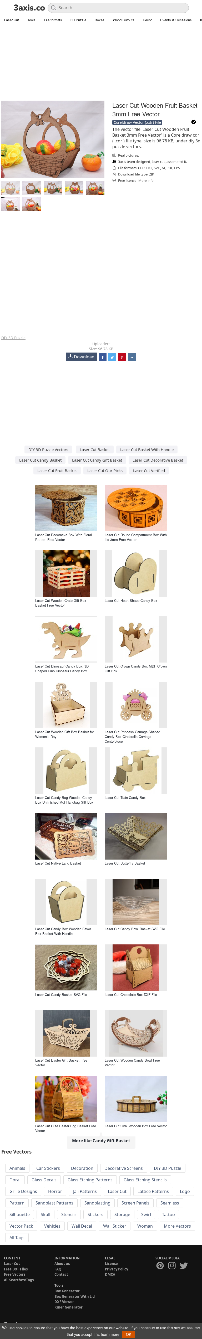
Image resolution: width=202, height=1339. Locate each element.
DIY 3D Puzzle (13, 337)
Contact (61, 1274)
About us (62, 1263)
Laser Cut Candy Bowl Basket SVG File (135, 928)
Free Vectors (14, 1274)
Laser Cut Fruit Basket (57, 470)
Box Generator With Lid (74, 1296)
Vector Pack (21, 1226)
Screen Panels (135, 1203)
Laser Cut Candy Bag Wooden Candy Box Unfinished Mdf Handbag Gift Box (64, 800)
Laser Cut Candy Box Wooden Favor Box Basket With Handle (63, 931)
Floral (15, 1180)
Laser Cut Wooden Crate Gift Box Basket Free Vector (60, 603)
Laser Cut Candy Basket (40, 460)
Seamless (169, 1203)
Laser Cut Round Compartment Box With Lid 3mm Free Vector (136, 537)
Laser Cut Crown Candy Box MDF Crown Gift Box (136, 668)
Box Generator (67, 1291)
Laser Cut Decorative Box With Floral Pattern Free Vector (63, 537)
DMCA (110, 1274)
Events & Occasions (176, 19)
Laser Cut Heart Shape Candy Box (131, 600)
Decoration (82, 1168)
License (111, 1263)
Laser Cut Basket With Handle (147, 449)
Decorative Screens (123, 1168)
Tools (31, 19)
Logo (185, 1191)
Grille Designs (23, 1191)
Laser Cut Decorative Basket (158, 460)
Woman (145, 1226)
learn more (110, 1334)
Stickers (95, 1214)
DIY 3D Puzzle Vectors (48, 449)
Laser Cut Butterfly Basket (125, 863)
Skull (45, 1214)
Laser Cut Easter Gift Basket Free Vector (61, 1062)
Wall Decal (82, 1226)
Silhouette (19, 1214)
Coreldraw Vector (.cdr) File (137, 122)
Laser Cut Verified (149, 470)
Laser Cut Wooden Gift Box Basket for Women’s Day (64, 734)
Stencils (69, 1214)
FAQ (57, 1269)
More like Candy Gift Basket (101, 1141)
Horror (55, 1191)
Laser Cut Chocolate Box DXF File (131, 994)
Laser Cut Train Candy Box (125, 797)
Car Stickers (48, 1168)
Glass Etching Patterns (90, 1180)
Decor (147, 19)
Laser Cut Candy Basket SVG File (61, 994)
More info (146, 180)
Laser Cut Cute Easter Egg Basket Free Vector (65, 1128)
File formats (53, 19)
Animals (17, 1168)
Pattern (16, 1203)
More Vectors (177, 1226)
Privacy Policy (116, 1269)
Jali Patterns (85, 1191)
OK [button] (128, 1334)
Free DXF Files (16, 1269)
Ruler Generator (68, 1307)
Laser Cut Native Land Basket (58, 863)
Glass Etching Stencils (145, 1180)
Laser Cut (11, 19)
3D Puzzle (78, 19)
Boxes (99, 19)
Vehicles (52, 1226)
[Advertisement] (101, 63)
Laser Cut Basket (95, 449)
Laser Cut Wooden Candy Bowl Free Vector (132, 1062)
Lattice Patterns (153, 1191)
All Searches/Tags (19, 1280)
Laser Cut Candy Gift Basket (97, 460)
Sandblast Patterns (54, 1203)
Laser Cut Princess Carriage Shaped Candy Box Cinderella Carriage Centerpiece (132, 736)
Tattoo (168, 1214)
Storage (122, 1214)
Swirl (146, 1214)
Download (84, 357)
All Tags (16, 1237)
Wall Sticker (114, 1226)
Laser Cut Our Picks (105, 470)
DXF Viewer (64, 1301)
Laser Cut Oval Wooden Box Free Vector (136, 1125)
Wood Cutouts (123, 19)
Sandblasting (97, 1203)
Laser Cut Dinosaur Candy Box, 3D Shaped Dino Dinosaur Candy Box (62, 668)
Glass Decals (44, 1180)
